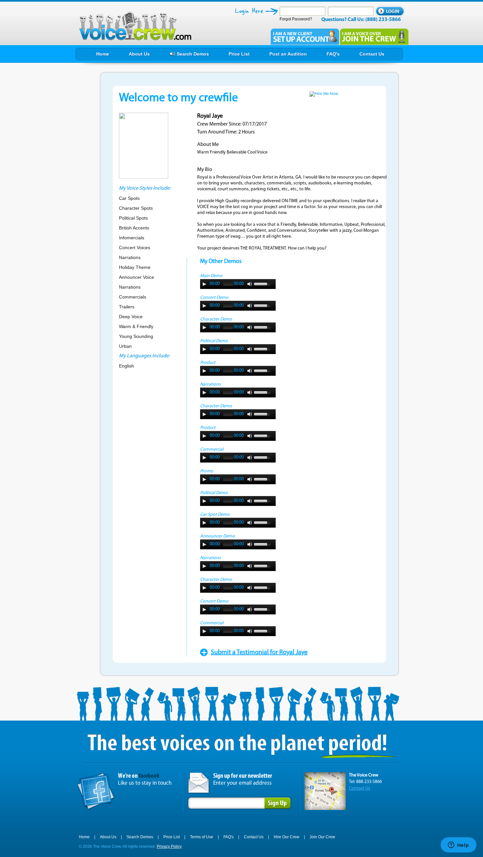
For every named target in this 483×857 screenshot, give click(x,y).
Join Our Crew (322, 837)
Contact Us (359, 788)
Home (84, 837)
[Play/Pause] (204, 284)
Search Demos (139, 837)
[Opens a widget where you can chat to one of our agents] (458, 845)
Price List (171, 837)
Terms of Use (201, 837)
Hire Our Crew (286, 837)
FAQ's (228, 837)
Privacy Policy (169, 846)
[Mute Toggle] (249, 284)
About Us (108, 837)
